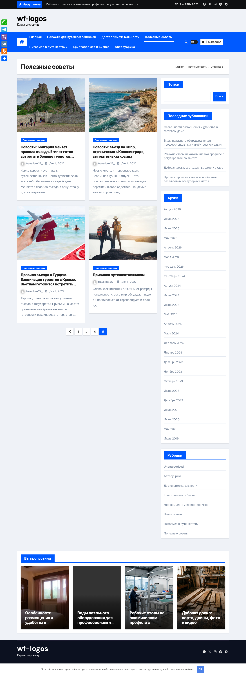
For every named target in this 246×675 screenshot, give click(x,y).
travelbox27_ (35, 163)
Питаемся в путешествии (48, 47)
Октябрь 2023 (173, 381)
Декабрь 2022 (173, 400)
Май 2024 (171, 314)
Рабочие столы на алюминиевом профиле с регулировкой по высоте (194, 156)
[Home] (22, 42)
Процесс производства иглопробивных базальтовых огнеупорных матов (191, 179)
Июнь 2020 (172, 419)
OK (200, 669)
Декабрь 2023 (173, 362)
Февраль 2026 (174, 266)
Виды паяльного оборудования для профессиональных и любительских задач (193, 142)
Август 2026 (172, 209)
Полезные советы (159, 37)
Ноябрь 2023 (173, 372)
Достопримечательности (121, 37)
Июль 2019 (171, 438)
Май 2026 (171, 238)
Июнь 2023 (171, 391)
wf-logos (32, 18)
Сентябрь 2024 (174, 276)
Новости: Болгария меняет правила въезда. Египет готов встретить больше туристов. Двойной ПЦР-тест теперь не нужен (47, 156)
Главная (35, 37)
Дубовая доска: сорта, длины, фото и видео (193, 168)
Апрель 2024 (173, 324)
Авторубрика (125, 47)
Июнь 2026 (171, 228)
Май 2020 (171, 429)
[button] (227, 42)
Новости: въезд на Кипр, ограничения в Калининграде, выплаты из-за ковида (118, 152)
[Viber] (4, 36)
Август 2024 (172, 286)
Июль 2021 (171, 410)
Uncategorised (174, 466)
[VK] (4, 44)
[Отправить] (4, 58)
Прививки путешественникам (119, 275)
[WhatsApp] (4, 22)
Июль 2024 (171, 295)
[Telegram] (4, 29)
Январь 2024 (173, 352)
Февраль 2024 (174, 343)
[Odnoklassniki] (4, 51)
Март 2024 (171, 333)
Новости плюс (173, 514)
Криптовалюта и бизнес (91, 47)
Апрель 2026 (173, 247)
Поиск (173, 84)
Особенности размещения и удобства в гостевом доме (40, 619)
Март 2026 (171, 257)
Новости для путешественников (71, 37)
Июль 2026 (171, 219)
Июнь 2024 (171, 305)
